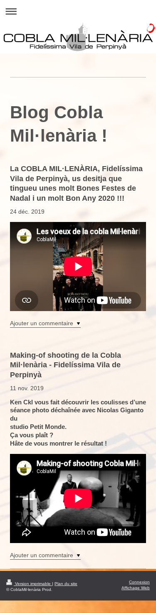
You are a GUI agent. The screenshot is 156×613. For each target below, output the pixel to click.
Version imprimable (33, 583)
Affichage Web (135, 588)
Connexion (139, 582)
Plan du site (65, 583)
